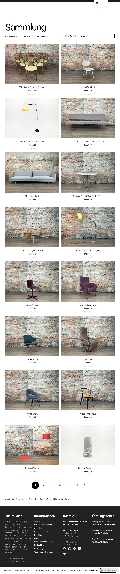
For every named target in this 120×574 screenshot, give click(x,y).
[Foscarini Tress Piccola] (88, 445)
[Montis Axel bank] (32, 172)
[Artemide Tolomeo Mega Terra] (32, 118)
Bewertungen (39, 548)
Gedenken (40, 36)
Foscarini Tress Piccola (87, 468)
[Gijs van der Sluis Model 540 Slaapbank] (88, 118)
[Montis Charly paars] (88, 281)
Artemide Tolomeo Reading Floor (87, 250)
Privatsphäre (94, 570)
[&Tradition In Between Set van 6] (32, 64)
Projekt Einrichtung (41, 531)
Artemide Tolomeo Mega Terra (32, 141)
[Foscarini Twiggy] (32, 445)
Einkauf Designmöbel (43, 525)
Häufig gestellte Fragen (43, 542)
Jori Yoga (88, 359)
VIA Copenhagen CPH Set (32, 250)
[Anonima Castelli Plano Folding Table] (88, 172)
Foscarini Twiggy (32, 468)
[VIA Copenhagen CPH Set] (32, 227)
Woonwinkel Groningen (43, 552)
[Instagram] (69, 548)
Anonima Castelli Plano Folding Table (88, 196)
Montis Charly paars (88, 305)
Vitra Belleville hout (88, 414)
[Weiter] (84, 485)
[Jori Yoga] (88, 336)
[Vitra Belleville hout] (88, 390)
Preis (25, 36)
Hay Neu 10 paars (32, 305)
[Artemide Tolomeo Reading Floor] (88, 227)
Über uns (37, 521)
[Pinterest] (74, 548)
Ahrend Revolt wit (88, 87)
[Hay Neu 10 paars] (32, 281)
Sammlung (22, 561)
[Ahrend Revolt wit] (88, 64)
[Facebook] (64, 548)
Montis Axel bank (32, 196)
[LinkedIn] (79, 548)
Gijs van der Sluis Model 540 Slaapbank (88, 141)
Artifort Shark (32, 414)
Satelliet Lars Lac (32, 359)
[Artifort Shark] (32, 390)
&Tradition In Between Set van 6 (32, 87)
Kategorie (10, 36)
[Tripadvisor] (64, 554)
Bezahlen (38, 535)
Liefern (37, 538)
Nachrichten (39, 545)
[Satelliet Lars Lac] (32, 336)
